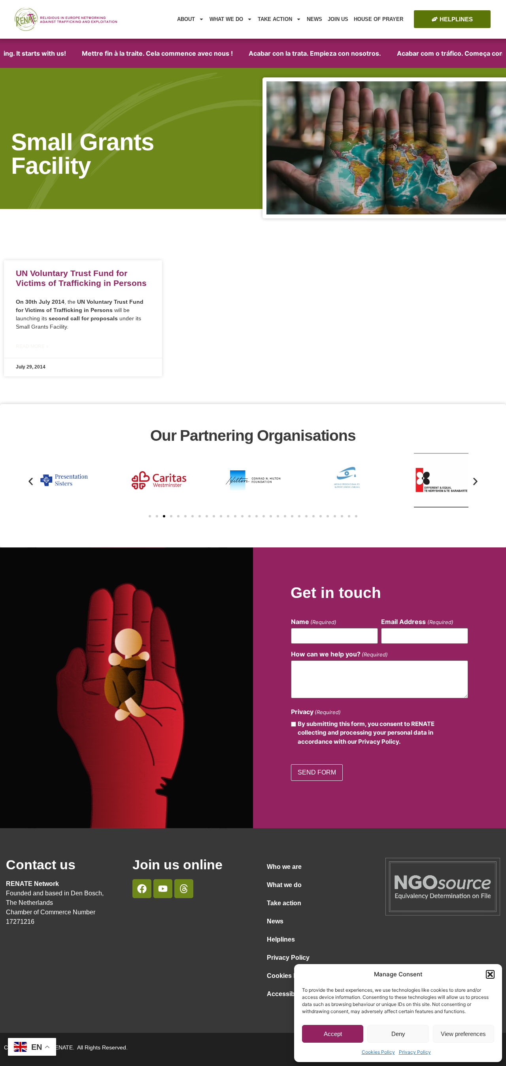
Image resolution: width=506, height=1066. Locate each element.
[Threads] (183, 888)
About (186, 19)
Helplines (281, 939)
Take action (284, 903)
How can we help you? (339, 654)
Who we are (284, 866)
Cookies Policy (378, 1052)
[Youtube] (162, 888)
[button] (490, 974)
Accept (333, 1033)
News (314, 19)
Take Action (275, 19)
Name (313, 622)
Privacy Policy (415, 1052)
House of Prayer (378, 19)
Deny (398, 1033)
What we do (226, 19)
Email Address (417, 622)
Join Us (338, 19)
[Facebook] (141, 888)
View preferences (463, 1033)
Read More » (32, 346)
